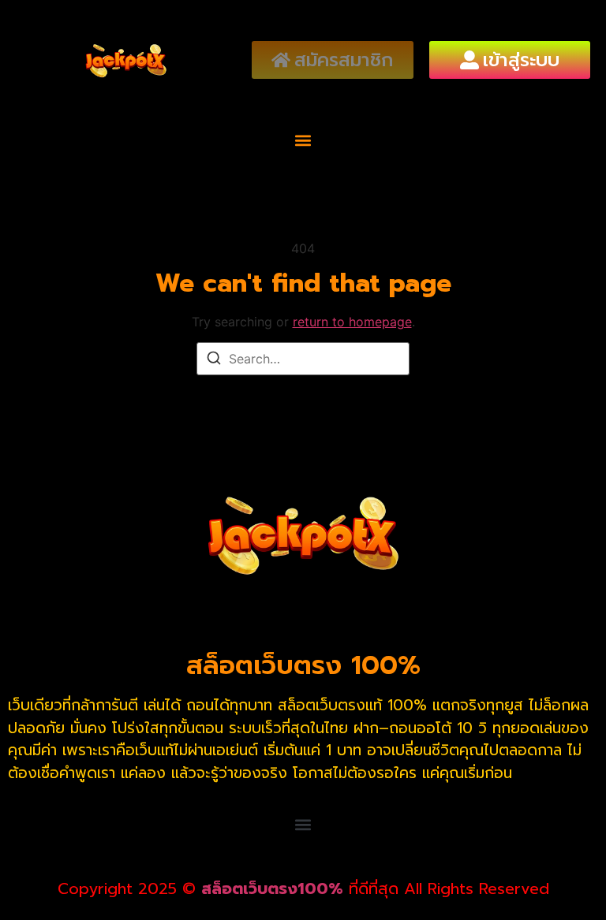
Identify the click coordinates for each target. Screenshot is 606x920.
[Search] (213, 360)
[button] (303, 141)
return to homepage (352, 322)
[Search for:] (303, 358)
